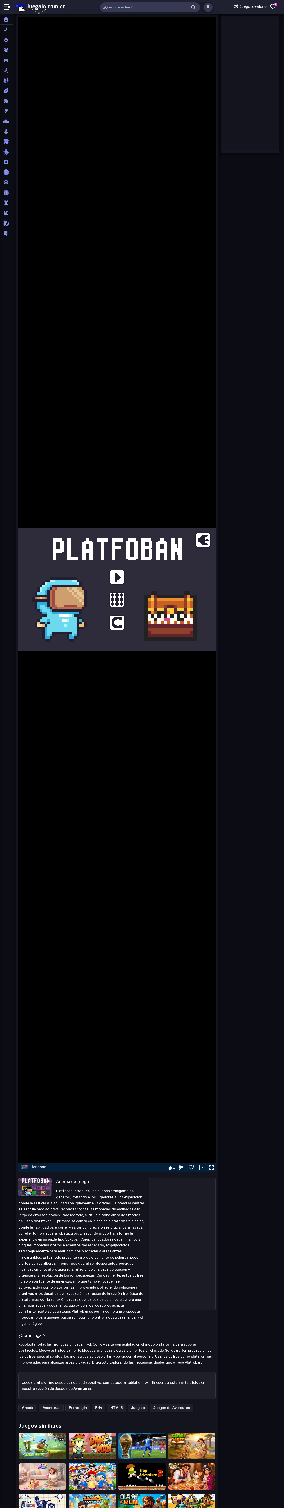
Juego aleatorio (252, 6)
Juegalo (138, 1408)
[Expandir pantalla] (211, 1167)
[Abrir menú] (7, 7)
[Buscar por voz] (208, 7)
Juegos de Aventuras (171, 1408)
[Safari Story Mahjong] (191, 1446)
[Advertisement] (182, 1244)
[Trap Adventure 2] (142, 1476)
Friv (98, 1408)
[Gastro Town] (191, 1476)
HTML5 (116, 1408)
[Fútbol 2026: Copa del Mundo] (142, 1446)
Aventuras (51, 1408)
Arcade (28, 1408)
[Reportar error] (201, 1167)
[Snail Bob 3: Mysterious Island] (42, 1446)
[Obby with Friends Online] (92, 1476)
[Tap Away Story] (42, 1476)
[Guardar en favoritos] (191, 1167)
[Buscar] (193, 7)
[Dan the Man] (92, 1446)
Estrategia (78, 1408)
